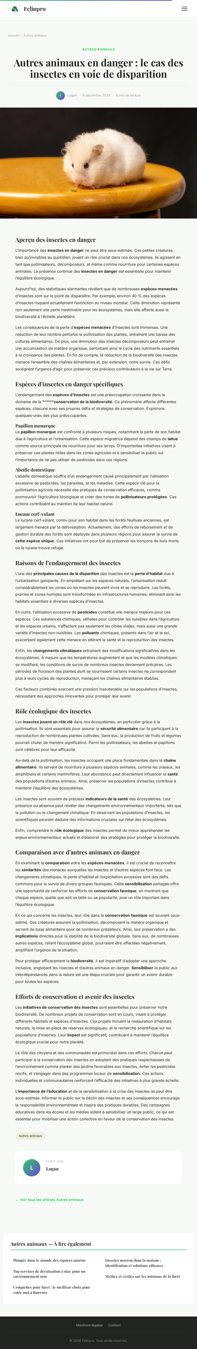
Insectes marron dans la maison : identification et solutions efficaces (134, 1263)
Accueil (13, 35)
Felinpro (35, 8)
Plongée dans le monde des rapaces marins (49, 1260)
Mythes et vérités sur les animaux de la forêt (142, 1276)
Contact (114, 1325)
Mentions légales (89, 1325)
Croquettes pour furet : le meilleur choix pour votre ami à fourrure (51, 1290)
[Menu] (184, 9)
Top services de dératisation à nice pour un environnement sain (49, 1274)
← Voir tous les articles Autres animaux (49, 1199)
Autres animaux (34, 35)
